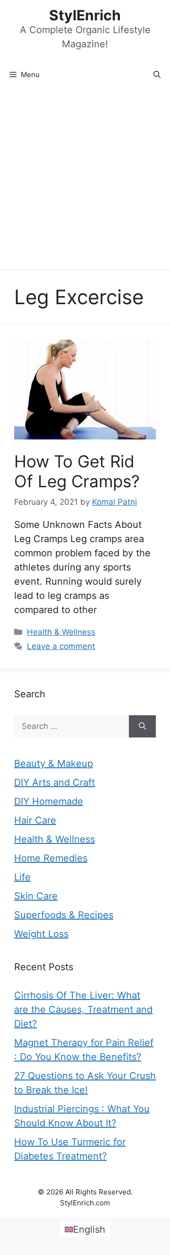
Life (22, 877)
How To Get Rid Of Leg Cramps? (77, 471)
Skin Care (36, 896)
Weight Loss (41, 933)
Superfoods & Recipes (63, 915)
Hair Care (35, 820)
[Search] (142, 726)
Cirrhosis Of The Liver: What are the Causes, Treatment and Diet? (83, 1009)
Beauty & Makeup (53, 763)
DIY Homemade (48, 801)
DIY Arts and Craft (54, 782)
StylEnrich (85, 15)
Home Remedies (50, 858)
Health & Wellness (61, 632)
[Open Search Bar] (157, 75)
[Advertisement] (85, 179)
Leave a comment (61, 646)
